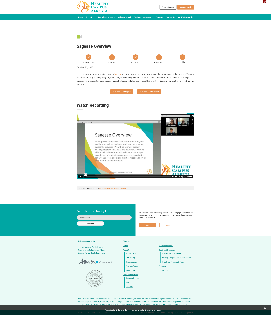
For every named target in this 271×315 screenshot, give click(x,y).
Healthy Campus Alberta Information (176, 257)
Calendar (162, 266)
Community (184, 7)
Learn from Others (130, 274)
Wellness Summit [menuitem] (124, 17)
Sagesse (117, 74)
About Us (126, 250)
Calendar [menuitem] (159, 17)
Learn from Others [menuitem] (105, 17)
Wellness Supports (120, 188)
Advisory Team (132, 266)
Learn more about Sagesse (121, 92)
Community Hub (132, 278)
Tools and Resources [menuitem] (142, 17)
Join (147, 225)
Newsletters (131, 270)
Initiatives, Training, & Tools (173, 262)
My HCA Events (184, 17)
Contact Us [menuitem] (170, 17)
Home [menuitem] (80, 17)
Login (168, 225)
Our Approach (131, 262)
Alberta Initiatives (106, 188)
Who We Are (131, 253)
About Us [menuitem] (89, 17)
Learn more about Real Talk (149, 92)
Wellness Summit (166, 245)
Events (128, 282)
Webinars (129, 286)
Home (125, 245)
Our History (130, 257)
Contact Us (163, 270)
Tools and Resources (167, 250)
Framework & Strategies (172, 253)
